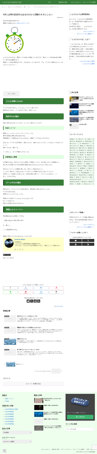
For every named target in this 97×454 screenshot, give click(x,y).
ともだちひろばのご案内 (87, 61)
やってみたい (7, 254)
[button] (56, 292)
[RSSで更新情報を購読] (23, 249)
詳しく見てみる (80, 417)
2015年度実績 (9, 421)
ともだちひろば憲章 (88, 63)
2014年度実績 (9, 424)
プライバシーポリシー (66, 449)
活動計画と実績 (55, 449)
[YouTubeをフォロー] (20, 249)
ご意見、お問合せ (90, 449)
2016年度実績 (9, 419)
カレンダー (7, 257)
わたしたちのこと (89, 31)
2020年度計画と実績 (11, 409)
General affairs (19, 239)
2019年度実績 (9, 411)
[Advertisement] (33, 78)
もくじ (10, 93)
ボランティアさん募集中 (79, 449)
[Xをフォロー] (18, 249)
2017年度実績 (9, 416)
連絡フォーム (9, 398)
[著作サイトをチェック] (15, 249)
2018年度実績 (9, 414)
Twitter (7, 401)
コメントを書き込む (33, 384)
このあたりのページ (21, 23)
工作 (12, 257)
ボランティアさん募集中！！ (86, 34)
